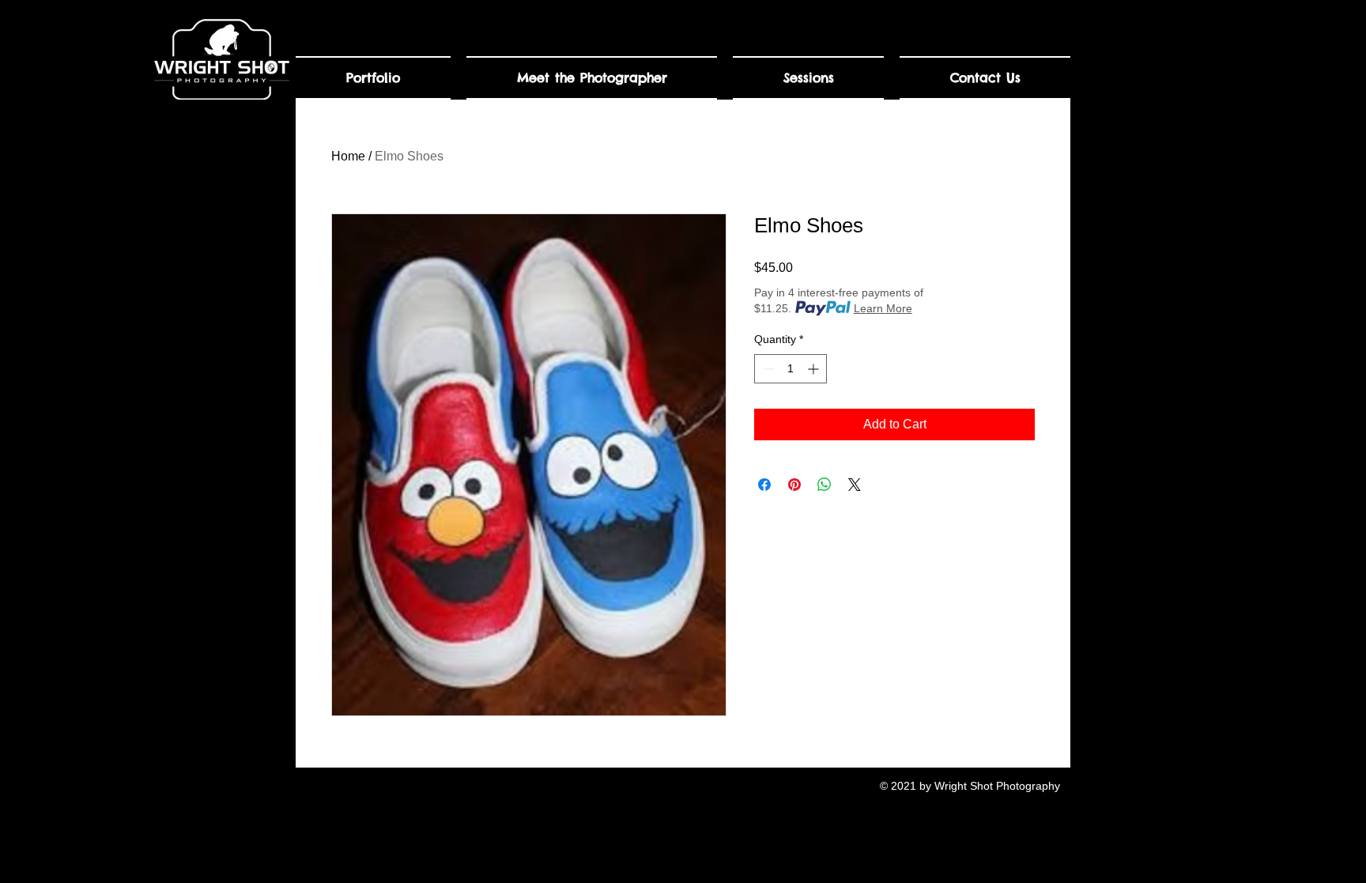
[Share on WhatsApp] (824, 484)
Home (348, 156)
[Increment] (815, 369)
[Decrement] (766, 369)
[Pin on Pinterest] (794, 484)
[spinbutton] (790, 369)
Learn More (883, 308)
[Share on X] (854, 484)
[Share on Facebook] (764, 484)
